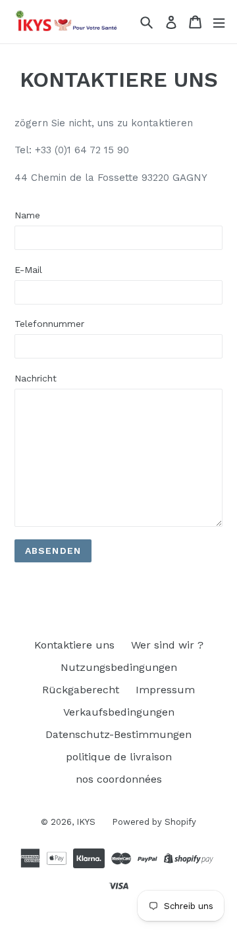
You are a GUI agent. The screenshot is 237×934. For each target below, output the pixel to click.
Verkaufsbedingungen (118, 712)
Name (27, 215)
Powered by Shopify (154, 822)
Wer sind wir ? (167, 645)
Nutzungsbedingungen (119, 667)
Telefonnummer (49, 323)
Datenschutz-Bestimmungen (118, 734)
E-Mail (28, 269)
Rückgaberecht (80, 689)
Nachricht (35, 378)
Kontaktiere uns (74, 645)
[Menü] (219, 22)
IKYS (85, 822)
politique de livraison (119, 756)
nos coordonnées (119, 779)
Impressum (165, 689)
